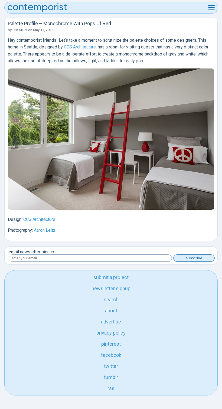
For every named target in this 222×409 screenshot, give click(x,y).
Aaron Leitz (45, 230)
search (111, 299)
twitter (111, 366)
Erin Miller (19, 30)
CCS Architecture (80, 47)
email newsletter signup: (32, 251)
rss (111, 388)
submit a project (111, 277)
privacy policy (111, 333)
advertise (111, 322)
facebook (111, 355)
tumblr (111, 377)
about (111, 310)
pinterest (111, 344)
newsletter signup (111, 288)
